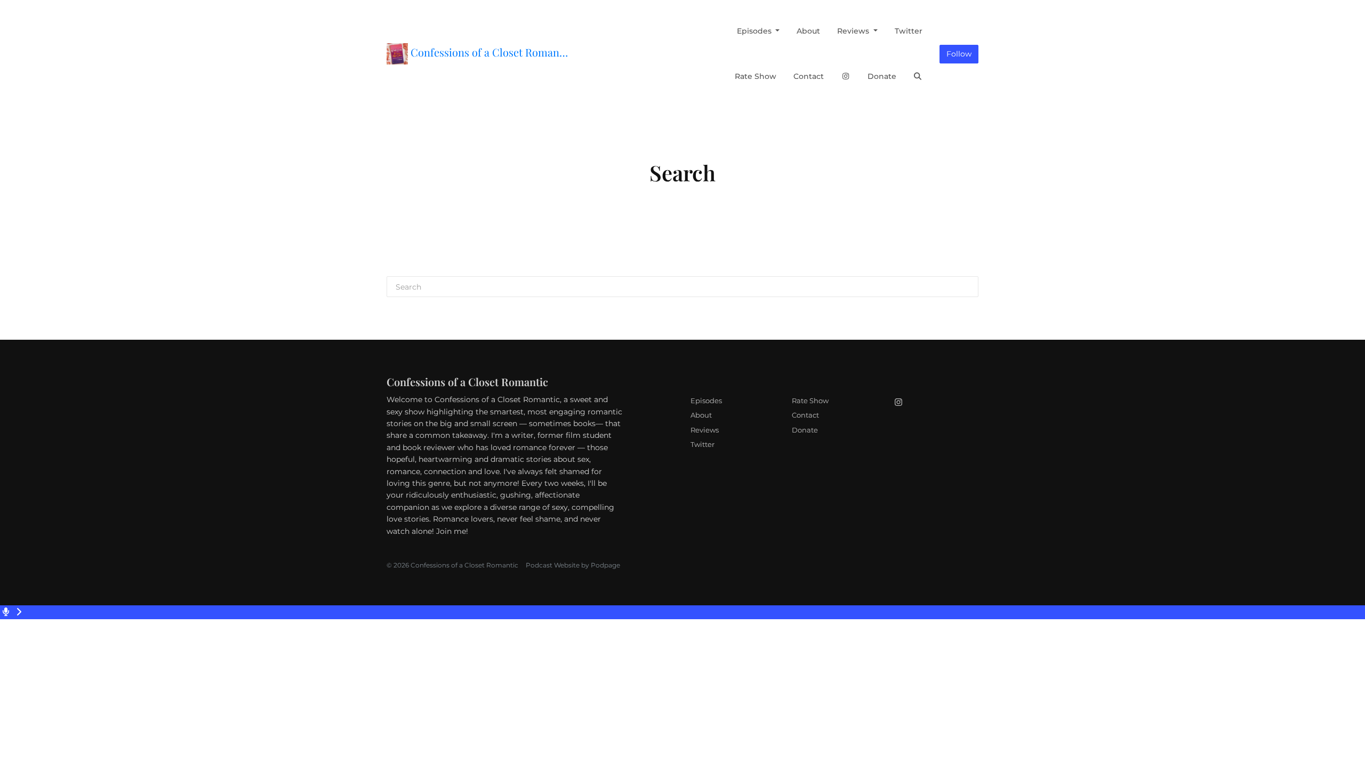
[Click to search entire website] (918, 76)
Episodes (755, 31)
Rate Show (755, 76)
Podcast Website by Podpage (573, 565)
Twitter (908, 31)
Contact (808, 76)
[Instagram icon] (898, 403)
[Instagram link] (845, 76)
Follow (958, 54)
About (808, 31)
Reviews (854, 31)
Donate (882, 76)
